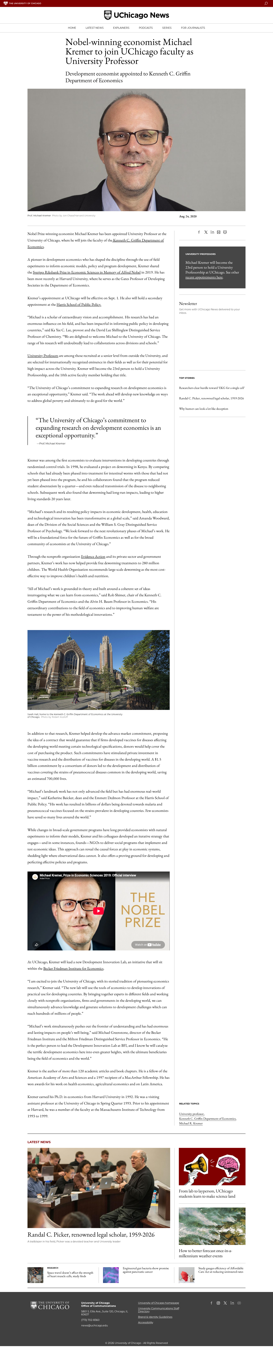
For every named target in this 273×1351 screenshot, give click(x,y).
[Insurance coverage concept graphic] (186, 1275)
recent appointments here (204, 277)
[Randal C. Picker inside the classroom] (98, 1188)
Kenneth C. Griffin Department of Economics (207, 1118)
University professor (191, 1114)
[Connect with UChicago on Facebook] (212, 1303)
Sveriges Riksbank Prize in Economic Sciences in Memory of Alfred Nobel (87, 272)
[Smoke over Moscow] (212, 1226)
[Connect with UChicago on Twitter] (225, 1303)
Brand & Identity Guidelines (155, 1316)
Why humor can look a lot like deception (203, 409)
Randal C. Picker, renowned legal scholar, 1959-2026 (211, 398)
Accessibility (145, 1322)
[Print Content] (225, 232)
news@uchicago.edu (94, 1325)
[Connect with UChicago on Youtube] (239, 1303)
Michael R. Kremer (191, 1123)
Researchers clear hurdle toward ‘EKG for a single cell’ (212, 388)
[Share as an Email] (218, 232)
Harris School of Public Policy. (79, 304)
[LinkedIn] (212, 232)
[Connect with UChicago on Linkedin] (232, 1303)
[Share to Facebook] (199, 232)
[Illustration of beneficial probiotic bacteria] (111, 1275)
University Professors (42, 355)
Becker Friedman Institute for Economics (73, 968)
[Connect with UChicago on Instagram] (218, 1303)
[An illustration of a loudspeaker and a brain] (212, 1166)
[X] (206, 232)
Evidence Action (93, 556)
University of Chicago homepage (158, 1302)
